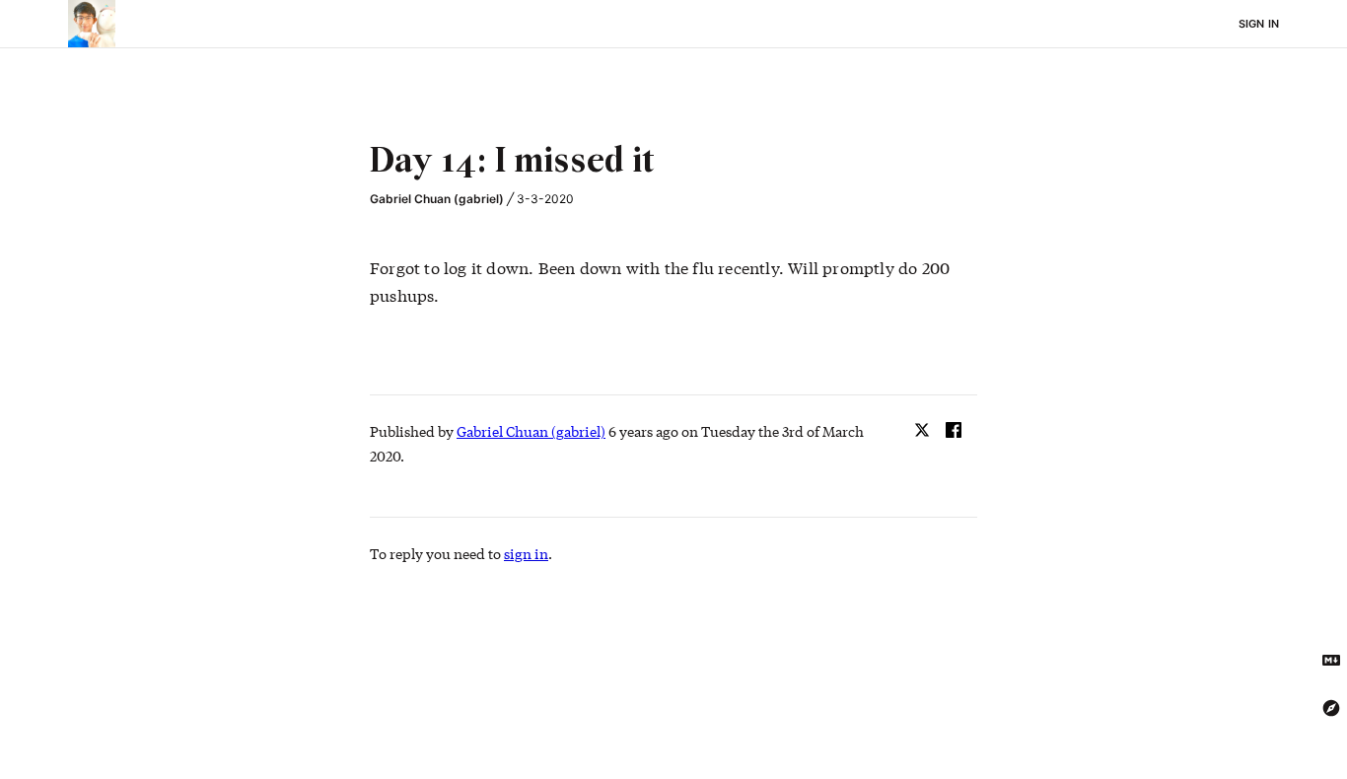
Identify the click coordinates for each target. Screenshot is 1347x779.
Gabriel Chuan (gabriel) (437, 198)
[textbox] (673, 162)
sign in (526, 553)
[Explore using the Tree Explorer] (1331, 708)
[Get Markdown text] (1331, 660)
